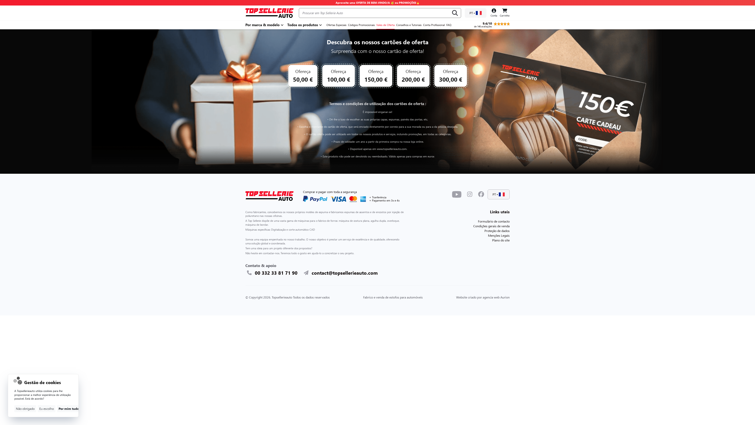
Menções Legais (499, 235)
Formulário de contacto (494, 221)
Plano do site (501, 240)
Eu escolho (46, 409)
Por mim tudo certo (73, 409)
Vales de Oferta (385, 25)
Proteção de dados (497, 231)
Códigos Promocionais (361, 25)
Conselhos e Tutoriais (409, 25)
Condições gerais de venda (491, 226)
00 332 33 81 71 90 (276, 273)
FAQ (448, 25)
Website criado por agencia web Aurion (483, 297)
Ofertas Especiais (336, 25)
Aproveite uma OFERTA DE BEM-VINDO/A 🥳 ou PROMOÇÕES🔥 (378, 3)
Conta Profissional (434, 25)
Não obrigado (25, 409)
